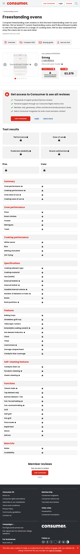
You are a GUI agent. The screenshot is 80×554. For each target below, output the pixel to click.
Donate (69, 3)
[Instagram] (55, 542)
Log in (40, 477)
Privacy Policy (8, 509)
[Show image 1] (15, 78)
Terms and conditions (11, 505)
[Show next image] (36, 64)
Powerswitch (47, 511)
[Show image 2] (17, 78)
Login (61, 3)
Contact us (7, 515)
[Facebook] (47, 542)
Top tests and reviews (50, 502)
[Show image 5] (23, 78)
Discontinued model (19, 64)
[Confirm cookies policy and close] (77, 547)
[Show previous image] (5, 64)
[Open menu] (3, 3)
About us (6, 495)
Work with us (7, 543)
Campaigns (8, 524)
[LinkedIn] (63, 542)
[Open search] (76, 3)
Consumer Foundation (50, 515)
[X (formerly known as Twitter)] (51, 542)
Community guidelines (11, 512)
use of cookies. (55, 550)
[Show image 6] (25, 78)
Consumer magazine (50, 495)
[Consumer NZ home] (17, 3)
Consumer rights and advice (14, 499)
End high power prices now (13, 528)
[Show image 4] (21, 78)
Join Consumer (49, 3)
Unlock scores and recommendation (50, 75)
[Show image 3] (19, 78)
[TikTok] (59, 542)
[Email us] (43, 542)
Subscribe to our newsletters (14, 502)
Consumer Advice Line (50, 499)
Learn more (48, 118)
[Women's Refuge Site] (67, 542)
